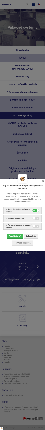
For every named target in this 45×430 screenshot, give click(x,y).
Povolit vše (13, 236)
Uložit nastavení (24, 243)
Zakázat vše (31, 236)
